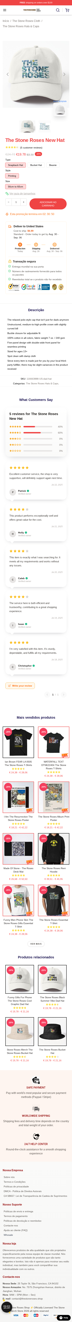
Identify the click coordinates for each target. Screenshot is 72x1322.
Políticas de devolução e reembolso (22, 1220)
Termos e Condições (14, 1181)
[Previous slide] (7, 74)
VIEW (18, 754)
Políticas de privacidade (16, 1186)
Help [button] (66, 1318)
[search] (58, 10)
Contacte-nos (11, 1225)
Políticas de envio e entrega (18, 1211)
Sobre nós (9, 1177)
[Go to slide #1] (27, 126)
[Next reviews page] (64, 695)
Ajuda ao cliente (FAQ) (16, 1230)
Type (8, 159)
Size (7, 181)
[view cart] (67, 10)
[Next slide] (64, 74)
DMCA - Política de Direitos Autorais (23, 1191)
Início (6, 21)
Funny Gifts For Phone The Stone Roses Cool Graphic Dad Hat (20, 1000)
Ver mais (36, 944)
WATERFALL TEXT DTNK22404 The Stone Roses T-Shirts (53, 765)
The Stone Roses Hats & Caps (21, 26)
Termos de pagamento (16, 1216)
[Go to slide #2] (45, 126)
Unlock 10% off (6, 1307)
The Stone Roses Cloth (26, 21)
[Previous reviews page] (47, 695)
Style (8, 170)
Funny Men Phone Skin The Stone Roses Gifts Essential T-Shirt (18, 923)
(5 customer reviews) (31, 147)
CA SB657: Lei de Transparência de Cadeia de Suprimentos (35, 1196)
